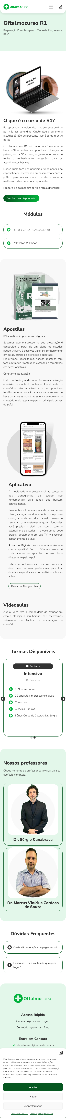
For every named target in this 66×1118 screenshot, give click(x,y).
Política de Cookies (19, 1113)
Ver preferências (33, 1106)
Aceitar (33, 1087)
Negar (33, 1096)
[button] (61, 1052)
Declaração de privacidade (41, 1113)
